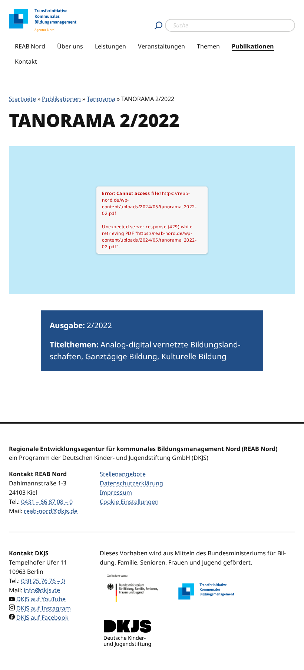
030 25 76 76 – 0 (43, 581)
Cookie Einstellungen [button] (129, 502)
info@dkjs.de (42, 590)
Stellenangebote (123, 474)
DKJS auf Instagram (43, 608)
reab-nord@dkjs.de (50, 511)
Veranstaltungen (161, 46)
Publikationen (253, 46)
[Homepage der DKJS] (127, 633)
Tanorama (101, 99)
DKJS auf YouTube (41, 599)
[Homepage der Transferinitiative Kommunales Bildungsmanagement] (206, 591)
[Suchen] (158, 25)
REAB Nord (30, 46)
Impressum (116, 492)
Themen (208, 46)
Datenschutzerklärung (131, 483)
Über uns (70, 46)
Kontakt (26, 61)
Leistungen (110, 46)
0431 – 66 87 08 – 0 (47, 502)
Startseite (22, 99)
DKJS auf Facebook (42, 617)
